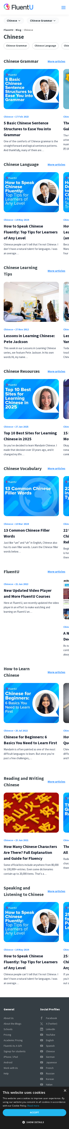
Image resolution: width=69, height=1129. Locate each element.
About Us (9, 1018)
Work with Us (11, 1068)
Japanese (51, 1062)
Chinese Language (45, 45)
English (50, 1040)
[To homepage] (18, 7)
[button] (34, 1122)
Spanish (50, 1045)
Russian (50, 1073)
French (50, 1068)
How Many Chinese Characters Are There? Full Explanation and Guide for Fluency (30, 852)
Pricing (7, 1034)
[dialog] (34, 1108)
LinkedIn (50, 1029)
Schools (8, 1029)
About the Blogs (12, 1023)
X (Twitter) (51, 1023)
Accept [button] (34, 1112)
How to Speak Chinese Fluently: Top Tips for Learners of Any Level (31, 231)
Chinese (8, 116)
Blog (18, 30)
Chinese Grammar (16, 45)
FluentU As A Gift (13, 1045)
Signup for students (15, 1051)
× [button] (64, 1090)
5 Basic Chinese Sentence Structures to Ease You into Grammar (27, 128)
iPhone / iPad (11, 1057)
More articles (56, 61)
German (50, 1057)
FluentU (8, 30)
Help (6, 1073)
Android (8, 1062)
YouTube (50, 1034)
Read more (33, 1105)
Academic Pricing (13, 1040)
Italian (49, 1084)
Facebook (51, 1018)
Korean (50, 1079)
